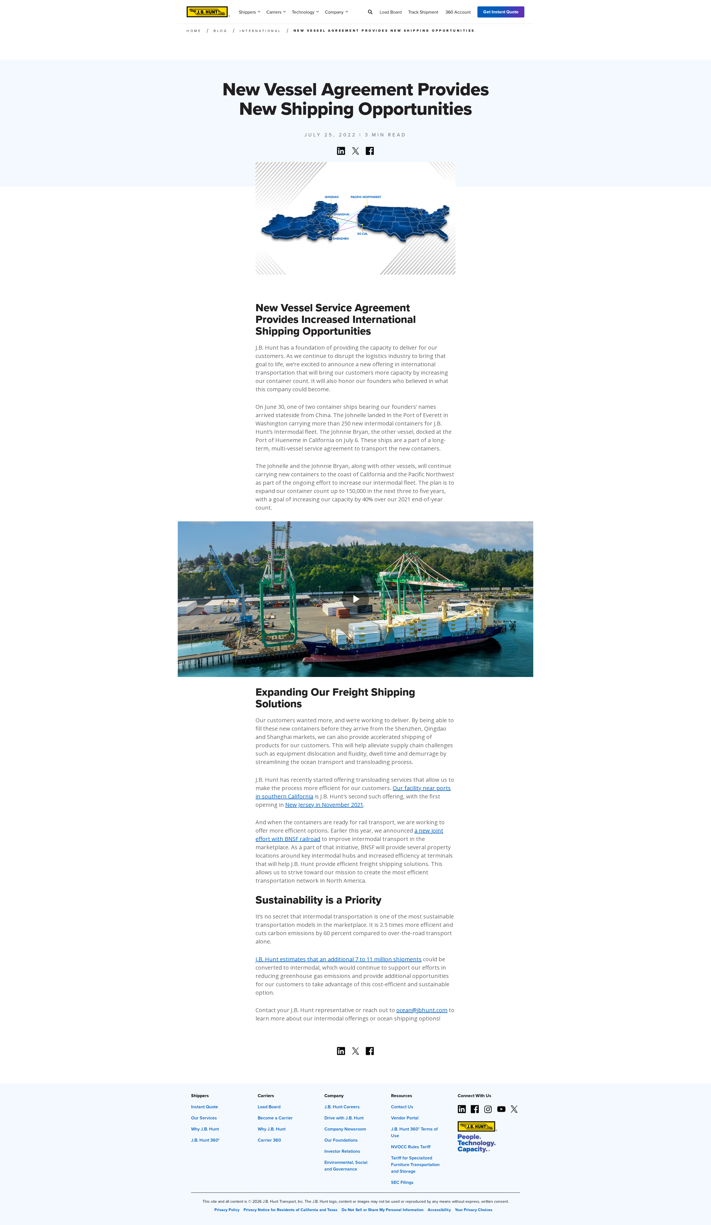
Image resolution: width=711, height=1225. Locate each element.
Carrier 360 (269, 1140)
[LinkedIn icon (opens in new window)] (461, 1107)
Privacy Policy (226, 1210)
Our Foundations (341, 1140)
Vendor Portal (405, 1118)
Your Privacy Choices (473, 1210)
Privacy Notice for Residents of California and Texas (290, 1210)
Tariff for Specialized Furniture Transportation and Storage (415, 1164)
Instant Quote (204, 1107)
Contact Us (402, 1107)
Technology (303, 12)
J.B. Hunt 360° (205, 1140)
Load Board (391, 12)
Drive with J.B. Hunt (344, 1118)
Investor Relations (342, 1151)
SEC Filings (402, 1182)
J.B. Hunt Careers (342, 1107)
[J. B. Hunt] (208, 10)
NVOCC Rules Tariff (410, 1147)
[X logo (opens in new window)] (514, 1107)
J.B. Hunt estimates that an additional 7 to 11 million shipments (339, 959)
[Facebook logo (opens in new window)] (474, 1107)
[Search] (370, 12)
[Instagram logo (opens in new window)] (488, 1107)
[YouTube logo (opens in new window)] (501, 1107)
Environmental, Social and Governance (345, 1165)
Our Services (204, 1118)
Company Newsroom (345, 1129)
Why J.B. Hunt (205, 1129)
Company (334, 12)
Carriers (273, 12)
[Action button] (341, 1051)
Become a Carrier (275, 1118)
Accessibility (439, 1210)
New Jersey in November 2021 (324, 804)
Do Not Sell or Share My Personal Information (383, 1210)
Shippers (247, 12)
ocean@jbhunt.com (421, 1010)
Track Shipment (423, 12)
